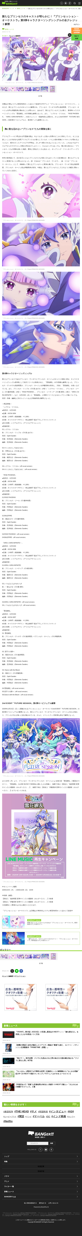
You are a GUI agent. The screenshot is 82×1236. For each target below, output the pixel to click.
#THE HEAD (21, 1111)
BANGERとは (10, 1197)
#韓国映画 (43, 1111)
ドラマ (6, 1176)
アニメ (6, 1181)
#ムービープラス (9, 1117)
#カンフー (71, 1117)
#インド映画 (58, 1116)
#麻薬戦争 (8, 1111)
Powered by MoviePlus (40, 1207)
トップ (6, 1156)
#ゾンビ (28, 1117)
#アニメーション (20, 976)
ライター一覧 (9, 1186)
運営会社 (42, 1203)
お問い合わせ (52, 1203)
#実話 (21, 1116)
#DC (48, 1116)
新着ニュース (9, 29)
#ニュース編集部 (14, 36)
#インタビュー (57, 1111)
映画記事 (41, 1166)
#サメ (33, 1111)
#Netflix (8, 1121)
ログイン (77, 24)
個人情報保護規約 (29, 1203)
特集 (5, 1161)
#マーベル (39, 1116)
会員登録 (76, 30)
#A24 (71, 1111)
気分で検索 (76, 37)
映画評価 (41, 1171)
